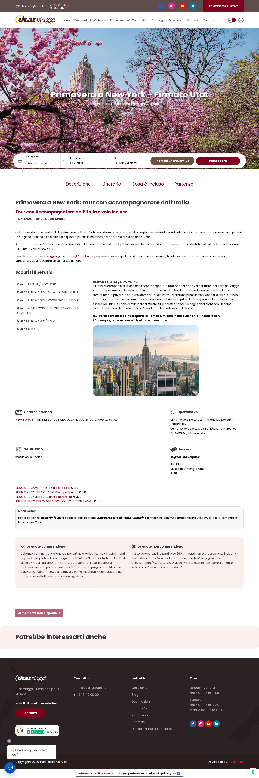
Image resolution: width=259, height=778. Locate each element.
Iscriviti (30, 713)
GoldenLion (236, 762)
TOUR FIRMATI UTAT (223, 6)
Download (176, 20)
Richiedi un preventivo (172, 161)
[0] (230, 21)
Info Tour (132, 20)
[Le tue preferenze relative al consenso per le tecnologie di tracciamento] (252, 771)
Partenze (183, 184)
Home (66, 20)
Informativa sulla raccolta (96, 773)
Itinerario (111, 184)
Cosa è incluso (148, 184)
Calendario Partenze (108, 20)
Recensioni (140, 715)
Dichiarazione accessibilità (152, 729)
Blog (145, 20)
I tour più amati (144, 708)
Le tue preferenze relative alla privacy (145, 773)
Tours (108, 104)
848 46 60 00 (88, 694)
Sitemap (138, 722)
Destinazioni (82, 20)
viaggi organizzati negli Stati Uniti (68, 256)
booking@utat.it (32, 6)
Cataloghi (158, 20)
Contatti (209, 20)
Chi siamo (192, 20)
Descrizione (78, 184)
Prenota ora (218, 161)
